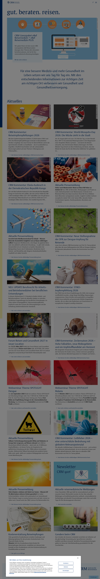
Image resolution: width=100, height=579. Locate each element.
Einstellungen (66, 570)
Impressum (11, 573)
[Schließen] (77, 558)
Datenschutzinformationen (40, 572)
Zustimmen (65, 563)
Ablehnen (66, 566)
